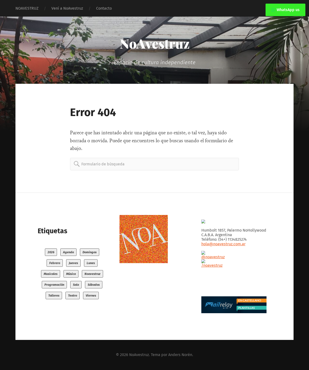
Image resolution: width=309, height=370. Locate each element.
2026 (51, 252)
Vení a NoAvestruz (67, 8)
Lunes (91, 263)
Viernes (91, 295)
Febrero (54, 263)
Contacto (104, 8)
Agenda (68, 252)
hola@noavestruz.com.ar (223, 244)
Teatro (72, 295)
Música (71, 274)
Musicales (50, 274)
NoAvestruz (155, 43)
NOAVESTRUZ (26, 8)
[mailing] (236, 304)
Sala (76, 284)
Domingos (90, 252)
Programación (54, 284)
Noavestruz (92, 274)
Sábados (94, 284)
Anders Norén (180, 354)
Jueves (73, 263)
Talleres (53, 295)
